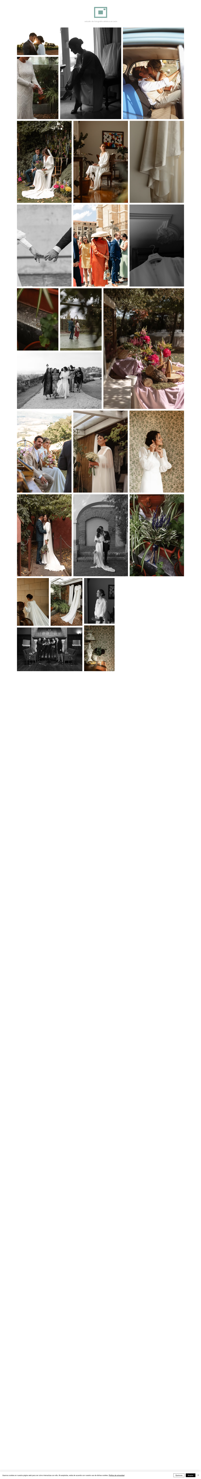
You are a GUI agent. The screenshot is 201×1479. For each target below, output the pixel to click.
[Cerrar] (198, 1475)
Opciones (178, 1475)
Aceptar (190, 1475)
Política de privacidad (116, 1475)
